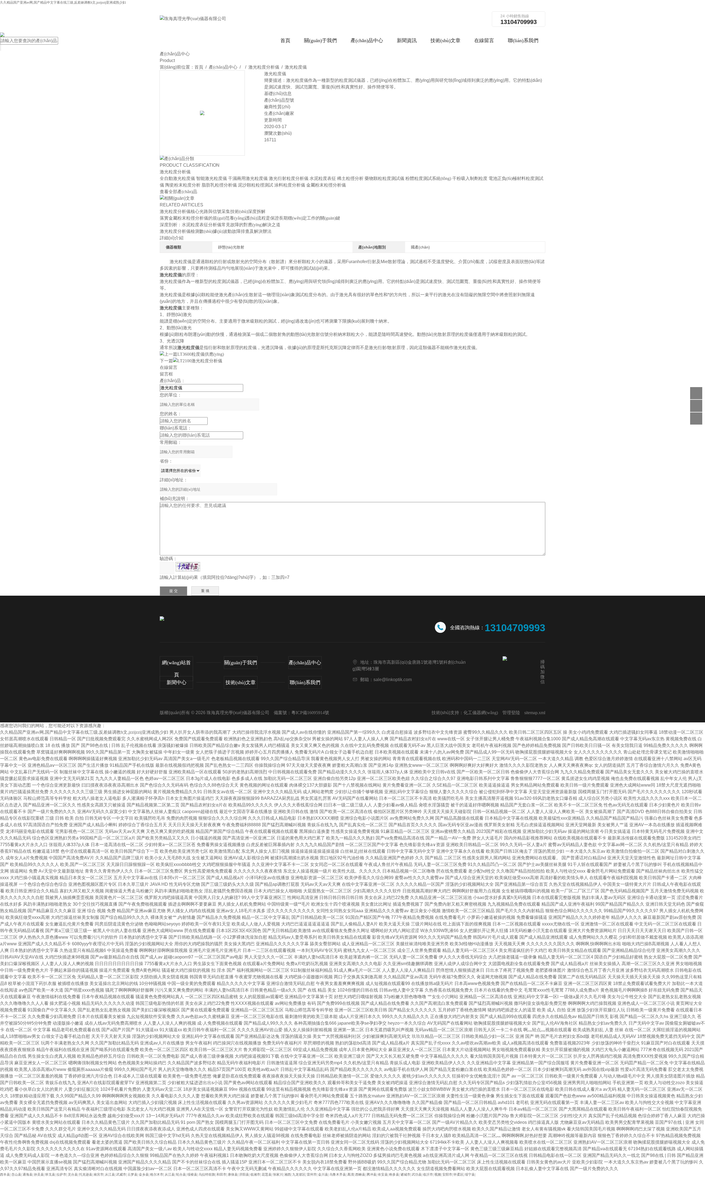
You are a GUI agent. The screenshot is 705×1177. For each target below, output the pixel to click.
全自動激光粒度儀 (177, 178)
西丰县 (5, 1174)
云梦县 (132, 1174)
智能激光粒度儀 (211, 178)
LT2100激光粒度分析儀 (199, 360)
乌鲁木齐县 (337, 1174)
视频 (437, 1174)
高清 (350, 1174)
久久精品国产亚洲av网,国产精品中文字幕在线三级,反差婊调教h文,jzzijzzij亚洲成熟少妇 (63, 2)
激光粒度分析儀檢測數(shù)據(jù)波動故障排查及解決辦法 (216, 231)
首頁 (285, 40)
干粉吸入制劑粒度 (469, 178)
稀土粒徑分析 (350, 178)
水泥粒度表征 (323, 178)
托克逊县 (85, 1174)
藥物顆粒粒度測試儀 (384, 178)
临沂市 (428, 1174)
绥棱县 (192, 1174)
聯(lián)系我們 (523, 40)
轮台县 (181, 1174)
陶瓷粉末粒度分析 (182, 185)
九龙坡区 (298, 1174)
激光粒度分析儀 (263, 67)
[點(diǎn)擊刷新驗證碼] (187, 566)
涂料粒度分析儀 (289, 185)
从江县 (110, 1174)
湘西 (287, 1174)
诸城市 (405, 1174)
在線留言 (484, 40)
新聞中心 (176, 682)
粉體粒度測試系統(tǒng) (428, 178)
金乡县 (144, 1174)
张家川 (278, 1174)
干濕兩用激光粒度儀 (248, 178)
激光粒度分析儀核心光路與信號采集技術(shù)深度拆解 (212, 211)
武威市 (121, 1174)
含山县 (16, 1174)
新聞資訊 (407, 40)
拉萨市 (61, 1174)
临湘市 (255, 1174)
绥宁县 (470, 1174)
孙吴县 (39, 1174)
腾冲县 (371, 1174)
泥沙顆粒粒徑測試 (255, 185)
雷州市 (312, 1174)
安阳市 (447, 1174)
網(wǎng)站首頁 (176, 668)
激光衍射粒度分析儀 (288, 178)
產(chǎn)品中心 (367, 40)
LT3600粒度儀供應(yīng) (200, 354)
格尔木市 (156, 1174)
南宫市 (99, 1174)
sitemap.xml (534, 712)
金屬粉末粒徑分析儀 (326, 185)
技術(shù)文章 (445, 40)
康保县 (233, 1174)
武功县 (417, 1174)
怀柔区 (458, 1174)
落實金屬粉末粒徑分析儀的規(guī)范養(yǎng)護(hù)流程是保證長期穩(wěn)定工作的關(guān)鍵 (250, 218)
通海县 (27, 1174)
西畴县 (360, 1174)
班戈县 (50, 1174)
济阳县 (244, 1174)
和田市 (221, 1174)
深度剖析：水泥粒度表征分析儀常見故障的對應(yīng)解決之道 (220, 224)
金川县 (323, 1174)
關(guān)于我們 (320, 40)
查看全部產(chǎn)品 (178, 191)
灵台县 (73, 1174)
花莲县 (267, 1174)
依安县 (383, 1174)
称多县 (394, 1174)
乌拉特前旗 (207, 1174)
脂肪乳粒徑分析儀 (219, 185)
